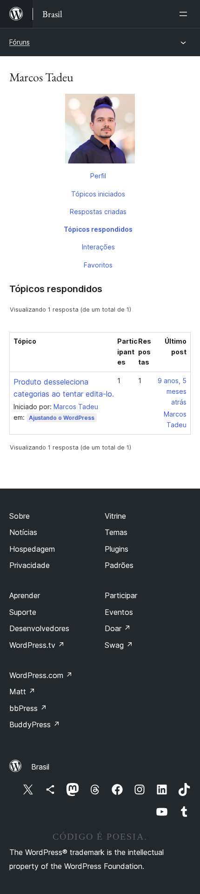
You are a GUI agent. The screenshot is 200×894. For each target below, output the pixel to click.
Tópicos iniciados (98, 194)
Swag (119, 645)
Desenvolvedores (39, 628)
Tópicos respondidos (98, 229)
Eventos (119, 612)
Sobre (19, 516)
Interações (98, 247)
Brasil (40, 766)
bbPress (28, 708)
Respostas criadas (98, 211)
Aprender (24, 595)
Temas (116, 532)
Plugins (116, 549)
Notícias (23, 532)
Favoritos (98, 265)
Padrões (119, 565)
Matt (22, 691)
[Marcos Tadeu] (100, 130)
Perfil (98, 176)
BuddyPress (34, 724)
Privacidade (29, 565)
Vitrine (115, 516)
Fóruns (19, 42)
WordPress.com (41, 675)
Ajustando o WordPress (61, 417)
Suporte (22, 612)
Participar (121, 595)
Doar (118, 628)
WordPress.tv (37, 645)
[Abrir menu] (185, 14)
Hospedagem (32, 549)
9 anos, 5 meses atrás (172, 391)
